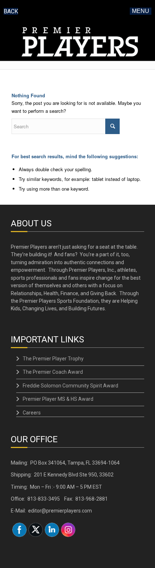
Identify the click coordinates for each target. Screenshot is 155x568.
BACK (11, 11)
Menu (140, 11)
